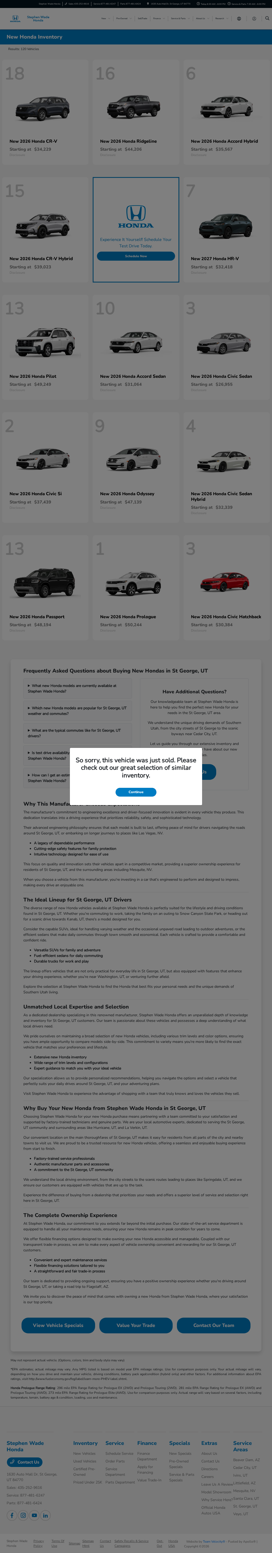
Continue (136, 792)
